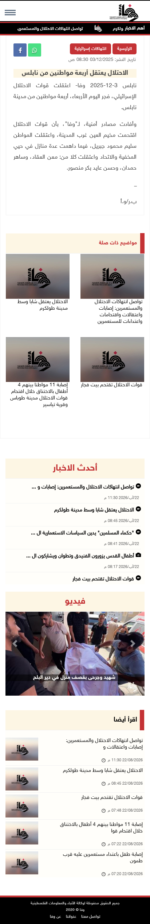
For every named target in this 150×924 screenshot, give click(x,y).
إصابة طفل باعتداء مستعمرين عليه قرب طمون (103, 857)
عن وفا (55, 917)
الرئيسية (124, 48)
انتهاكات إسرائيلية (90, 48)
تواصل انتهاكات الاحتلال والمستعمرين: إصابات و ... (83, 487)
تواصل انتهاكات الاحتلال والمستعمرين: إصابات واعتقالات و (104, 744)
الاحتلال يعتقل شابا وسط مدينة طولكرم (42, 305)
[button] (15, 644)
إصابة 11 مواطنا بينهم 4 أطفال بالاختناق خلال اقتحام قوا (101, 827)
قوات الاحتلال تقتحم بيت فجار (111, 385)
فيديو (75, 601)
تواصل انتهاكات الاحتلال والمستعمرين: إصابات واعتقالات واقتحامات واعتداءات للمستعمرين (118, 312)
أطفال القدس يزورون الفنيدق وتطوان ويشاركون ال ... (80, 556)
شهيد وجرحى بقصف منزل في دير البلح (74, 677)
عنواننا (71, 917)
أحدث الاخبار (75, 468)
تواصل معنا (90, 917)
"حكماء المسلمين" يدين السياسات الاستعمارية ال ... (82, 533)
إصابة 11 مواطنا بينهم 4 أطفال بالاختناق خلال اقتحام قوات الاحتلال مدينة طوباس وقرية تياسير (39, 395)
